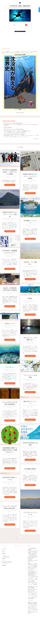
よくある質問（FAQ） (6, 556)
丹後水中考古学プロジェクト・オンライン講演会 (30, 176)
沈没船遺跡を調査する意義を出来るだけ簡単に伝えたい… (9, 450)
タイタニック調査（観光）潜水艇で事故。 (16, 123)
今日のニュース (10, 323)
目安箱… (30, 298)
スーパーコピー (4, 563)
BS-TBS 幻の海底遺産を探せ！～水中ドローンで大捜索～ (9, 172)
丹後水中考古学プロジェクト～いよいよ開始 (9, 214)
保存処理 (3, 553)
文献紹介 (8, 370)
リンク (3, 560)
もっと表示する (36, 138)
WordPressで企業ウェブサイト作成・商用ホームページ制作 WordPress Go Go (32, 572)
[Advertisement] (20, 39)
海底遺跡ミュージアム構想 (32, 563)
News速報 (8, 256)
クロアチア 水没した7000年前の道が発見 (16, 129)
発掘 (32, 343)
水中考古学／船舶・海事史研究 (20, 6)
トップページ (4, 548)
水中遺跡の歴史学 (30, 469)
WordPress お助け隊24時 (32, 602)
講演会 (32, 448)
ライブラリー (9, 367)
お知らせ (10, 177)
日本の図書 (11, 370)
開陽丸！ (10, 127)
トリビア (3, 555)
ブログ (32, 380)
